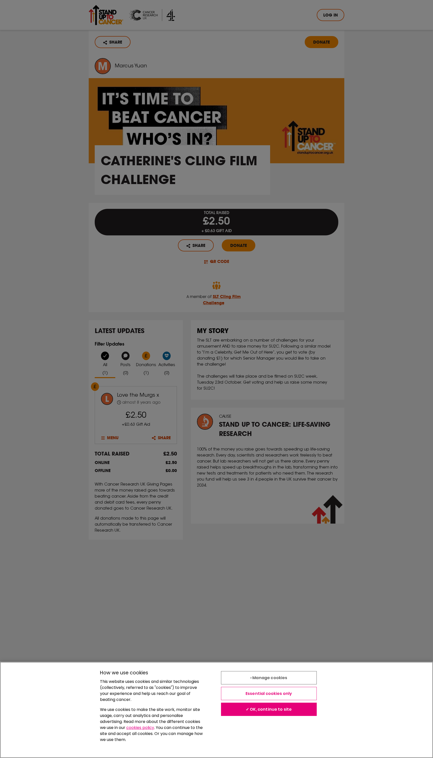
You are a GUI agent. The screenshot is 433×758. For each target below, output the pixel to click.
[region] (216, 710)
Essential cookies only (269, 693)
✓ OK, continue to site (269, 709)
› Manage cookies (268, 678)
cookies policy (140, 727)
